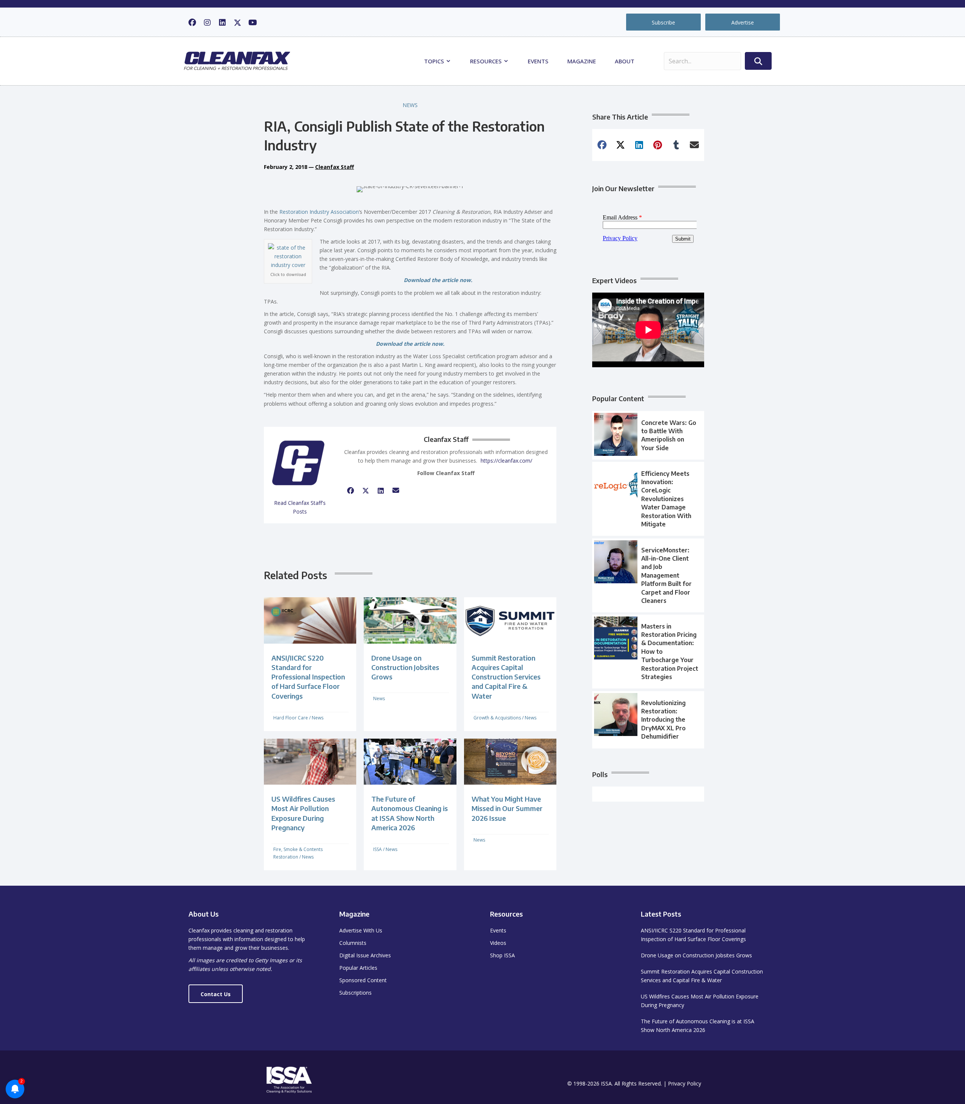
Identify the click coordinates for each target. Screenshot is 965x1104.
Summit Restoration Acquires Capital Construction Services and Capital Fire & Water (506, 676)
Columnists (352, 942)
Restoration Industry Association (319, 211)
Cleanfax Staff (334, 166)
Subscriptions (355, 992)
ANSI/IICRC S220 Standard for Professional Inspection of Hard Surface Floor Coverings (308, 676)
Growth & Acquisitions (497, 718)
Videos (498, 942)
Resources (486, 61)
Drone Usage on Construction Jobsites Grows (405, 667)
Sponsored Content (363, 980)
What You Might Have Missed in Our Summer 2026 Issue (507, 808)
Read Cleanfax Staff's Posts (300, 507)
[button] (192, 22)
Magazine (581, 61)
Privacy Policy (684, 1083)
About (624, 61)
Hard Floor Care (290, 718)
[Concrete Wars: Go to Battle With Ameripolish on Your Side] (648, 435)
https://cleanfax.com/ (506, 460)
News (410, 105)
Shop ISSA (502, 955)
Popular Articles (358, 967)
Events (538, 61)
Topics (435, 61)
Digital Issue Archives (365, 955)
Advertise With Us (360, 930)
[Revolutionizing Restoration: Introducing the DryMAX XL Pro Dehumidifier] (648, 719)
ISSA (377, 849)
